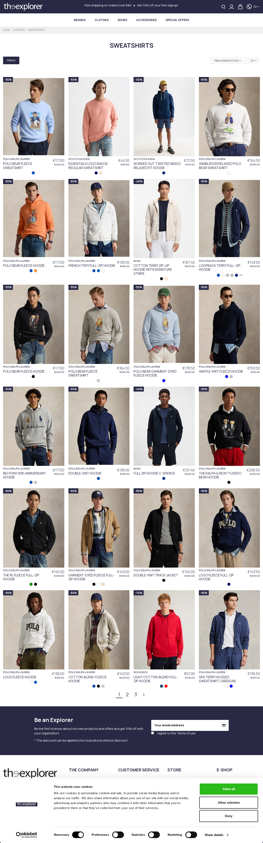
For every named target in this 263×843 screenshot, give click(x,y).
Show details (214, 835)
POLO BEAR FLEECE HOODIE (24, 265)
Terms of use (186, 733)
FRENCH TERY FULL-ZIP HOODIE (91, 265)
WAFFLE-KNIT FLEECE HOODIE (221, 371)
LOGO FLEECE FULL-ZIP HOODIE (216, 577)
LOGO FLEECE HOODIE (19, 677)
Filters (11, 60)
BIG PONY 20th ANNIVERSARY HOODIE (24, 475)
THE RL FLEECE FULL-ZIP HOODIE (21, 577)
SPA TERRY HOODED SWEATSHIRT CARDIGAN (217, 679)
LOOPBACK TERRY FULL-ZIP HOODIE (219, 267)
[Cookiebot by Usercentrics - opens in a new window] (27, 835)
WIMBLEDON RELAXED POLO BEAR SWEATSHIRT (220, 165)
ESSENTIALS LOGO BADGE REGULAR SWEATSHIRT (88, 165)
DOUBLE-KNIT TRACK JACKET (156, 575)
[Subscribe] (224, 725)
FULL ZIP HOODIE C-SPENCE (154, 473)
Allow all (229, 789)
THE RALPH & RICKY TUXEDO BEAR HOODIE (220, 475)
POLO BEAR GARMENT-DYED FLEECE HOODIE (155, 373)
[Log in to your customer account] (231, 6)
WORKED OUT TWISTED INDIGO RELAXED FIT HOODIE (157, 165)
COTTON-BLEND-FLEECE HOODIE (87, 679)
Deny (228, 816)
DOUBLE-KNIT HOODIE (85, 473)
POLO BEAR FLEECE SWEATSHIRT (17, 165)
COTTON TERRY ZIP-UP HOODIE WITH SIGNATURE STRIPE (153, 269)
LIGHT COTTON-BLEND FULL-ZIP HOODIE (156, 679)
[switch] (118, 834)
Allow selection (229, 802)
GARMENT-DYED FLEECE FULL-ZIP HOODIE (91, 577)
